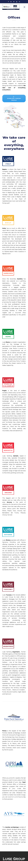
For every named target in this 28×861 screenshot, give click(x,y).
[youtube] (16, 1)
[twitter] (13, 1)
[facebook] (8, 1)
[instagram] (19, 1)
